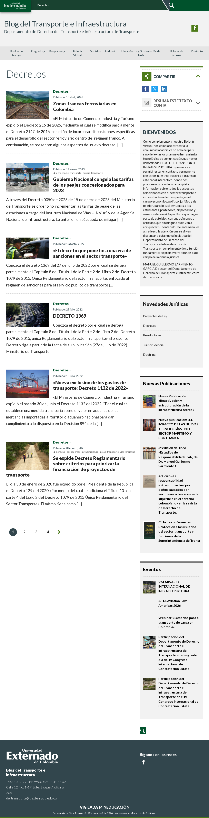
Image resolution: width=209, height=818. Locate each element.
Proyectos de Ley (155, 316)
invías (103, 451)
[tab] (171, 76)
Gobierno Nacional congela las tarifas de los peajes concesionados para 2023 (93, 184)
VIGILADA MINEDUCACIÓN (104, 807)
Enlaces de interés (176, 53)
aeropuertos (73, 451)
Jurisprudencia (153, 345)
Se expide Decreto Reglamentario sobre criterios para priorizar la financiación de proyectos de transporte (66, 466)
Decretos (61, 91)
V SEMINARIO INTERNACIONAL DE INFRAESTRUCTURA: (174, 586)
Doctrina (95, 51)
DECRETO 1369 (69, 316)
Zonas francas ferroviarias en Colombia (85, 106)
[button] (171, 76)
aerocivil (61, 451)
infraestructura (90, 451)
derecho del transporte (68, 172)
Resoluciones (152, 335)
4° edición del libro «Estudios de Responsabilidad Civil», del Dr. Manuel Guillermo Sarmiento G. (178, 457)
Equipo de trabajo (16, 53)
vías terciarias (127, 451)
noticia (86, 172)
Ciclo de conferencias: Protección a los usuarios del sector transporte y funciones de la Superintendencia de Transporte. (183, 531)
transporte (97, 172)
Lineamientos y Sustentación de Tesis (140, 53)
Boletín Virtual (77, 53)
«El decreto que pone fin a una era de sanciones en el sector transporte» (92, 253)
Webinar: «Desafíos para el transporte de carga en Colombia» (178, 622)
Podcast (110, 51)
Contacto (197, 51)
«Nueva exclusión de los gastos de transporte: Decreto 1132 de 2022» (90, 385)
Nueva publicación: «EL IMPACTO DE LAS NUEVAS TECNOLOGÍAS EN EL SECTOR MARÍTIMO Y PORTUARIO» (178, 429)
